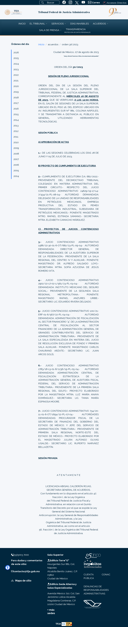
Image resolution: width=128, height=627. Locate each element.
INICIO (22, 23)
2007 (16, 159)
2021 (16, 80)
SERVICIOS (58, 23)
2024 (16, 63)
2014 (16, 120)
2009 (16, 148)
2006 (16, 164)
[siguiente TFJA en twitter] (77, 2)
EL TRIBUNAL (37, 23)
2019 (16, 91)
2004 (16, 176)
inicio (41, 44)
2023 (16, 69)
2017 (16, 103)
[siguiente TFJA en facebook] (64, 2)
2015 (16, 114)
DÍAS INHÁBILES (79, 23)
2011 (16, 136)
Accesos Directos (116, 2)
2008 (16, 153)
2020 (16, 86)
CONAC (106, 574)
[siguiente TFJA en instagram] (70, 2)
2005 (16, 170)
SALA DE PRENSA (49, 30)
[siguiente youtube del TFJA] (83, 2)
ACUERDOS (99, 23)
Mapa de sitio (23, 580)
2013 (16, 125)
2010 (16, 142)
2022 (16, 74)
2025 (16, 58)
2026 (16, 52)
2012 (16, 131)
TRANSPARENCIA (76, 29)
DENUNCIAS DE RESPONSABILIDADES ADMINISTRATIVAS (96, 590)
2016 (16, 108)
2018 (16, 97)
